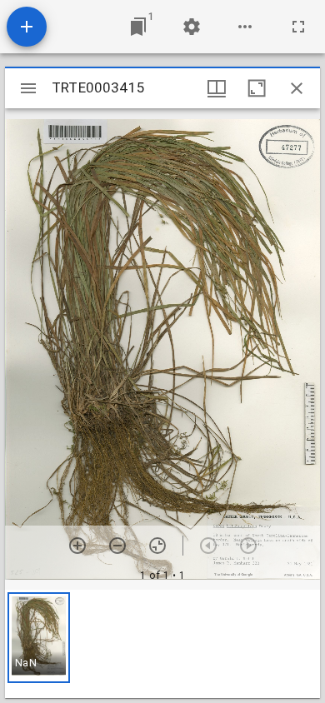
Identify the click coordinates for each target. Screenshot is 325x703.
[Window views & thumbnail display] (217, 88)
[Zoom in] (78, 546)
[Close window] (297, 88)
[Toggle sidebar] (28, 88)
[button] (39, 637)
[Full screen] (298, 27)
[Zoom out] (118, 546)
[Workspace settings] (192, 27)
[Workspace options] (245, 27)
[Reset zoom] (158, 546)
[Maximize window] (257, 88)
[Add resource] (27, 27)
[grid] (162, 644)
